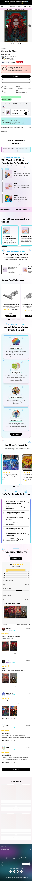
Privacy (10, 877)
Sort (18, 624)
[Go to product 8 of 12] (18, 319)
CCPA (14, 877)
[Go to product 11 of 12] (22, 319)
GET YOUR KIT (16, 434)
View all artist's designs (9, 58)
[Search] (25, 6)
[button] (29, 25)
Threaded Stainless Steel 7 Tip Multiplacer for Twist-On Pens (11, 305)
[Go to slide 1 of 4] (14, 486)
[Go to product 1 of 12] (9, 319)
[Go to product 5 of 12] (14, 319)
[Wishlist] (28, 6)
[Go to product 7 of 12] (17, 319)
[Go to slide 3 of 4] (17, 486)
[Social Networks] (10, 871)
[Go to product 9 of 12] (19, 319)
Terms (6, 877)
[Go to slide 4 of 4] (18, 486)
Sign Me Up (25, 864)
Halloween (16, 76)
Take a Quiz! (12, 868)
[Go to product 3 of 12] (12, 319)
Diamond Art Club (18, 879)
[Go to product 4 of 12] (13, 319)
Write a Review (17, 559)
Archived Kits (24, 877)
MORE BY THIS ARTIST (15, 81)
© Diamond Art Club (11, 307)
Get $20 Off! (19, 868)
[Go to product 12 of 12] (23, 319)
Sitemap (18, 877)
